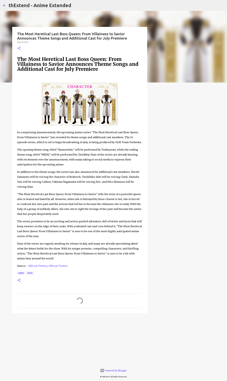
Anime (21, 273)
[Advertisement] (79, 339)
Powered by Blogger (115, 370)
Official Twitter (37, 265)
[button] (19, 48)
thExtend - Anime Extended (40, 5)
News (30, 273)
